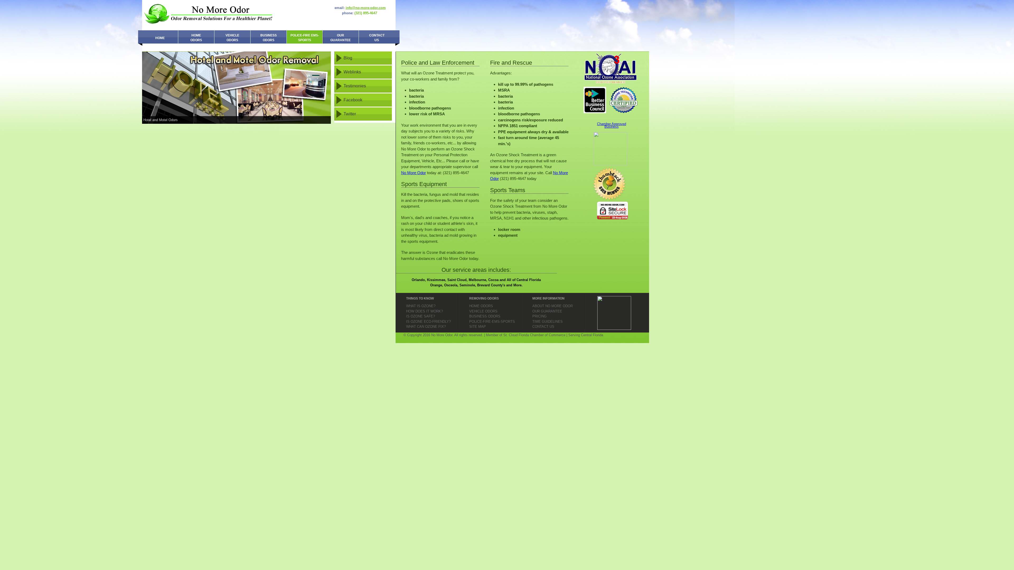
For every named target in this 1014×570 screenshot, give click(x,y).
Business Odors (268, 38)
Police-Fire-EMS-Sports (492, 322)
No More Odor (413, 172)
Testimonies (355, 86)
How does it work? (424, 311)
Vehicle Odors (232, 38)
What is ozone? (420, 306)
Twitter (350, 114)
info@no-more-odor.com (366, 8)
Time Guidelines (547, 322)
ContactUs (376, 38)
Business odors (484, 316)
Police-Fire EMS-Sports (304, 38)
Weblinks (352, 72)
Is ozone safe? (420, 316)
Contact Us (543, 327)
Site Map (477, 327)
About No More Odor (552, 306)
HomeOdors (196, 38)
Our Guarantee (340, 38)
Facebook (353, 100)
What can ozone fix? (426, 327)
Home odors (481, 306)
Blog (348, 58)
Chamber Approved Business (611, 125)
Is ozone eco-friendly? (428, 322)
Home (160, 38)
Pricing (539, 316)
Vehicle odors (483, 311)
